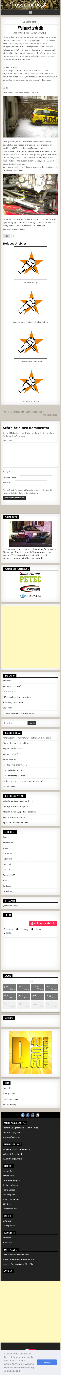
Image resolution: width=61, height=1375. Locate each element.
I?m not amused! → (51, 415)
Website (6, 482)
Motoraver (7, 1221)
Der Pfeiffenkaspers (11, 1180)
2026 (30, 981)
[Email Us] (37, 1115)
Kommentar (9, 440)
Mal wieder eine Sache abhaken (17, 743)
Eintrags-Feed (9, 1093)
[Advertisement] (30, 637)
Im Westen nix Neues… (30, 401)
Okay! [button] (47, 1362)
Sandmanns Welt (10, 1208)
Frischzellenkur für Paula (14, 770)
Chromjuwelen (9, 1225)
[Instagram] (32, 1115)
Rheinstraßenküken (11, 1137)
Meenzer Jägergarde (11, 1132)
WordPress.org (9, 1104)
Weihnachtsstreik (30, 28)
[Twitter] (23, 1115)
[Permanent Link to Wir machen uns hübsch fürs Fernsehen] (30, 302)
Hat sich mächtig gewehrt (14, 775)
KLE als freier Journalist (12, 1158)
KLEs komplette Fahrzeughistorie (17, 697)
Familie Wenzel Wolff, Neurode (16, 1254)
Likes (7, 933)
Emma (5, 848)
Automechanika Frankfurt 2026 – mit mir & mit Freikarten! (27, 737)
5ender (6, 837)
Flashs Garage (9, 1190)
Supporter (7, 707)
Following (22, 929)
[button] (21, 1371)
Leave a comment (39, 33)
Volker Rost (7, 1242)
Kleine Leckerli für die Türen (30, 361)
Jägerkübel (7, 858)
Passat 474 (7, 880)
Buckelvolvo (8, 842)
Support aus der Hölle (12, 748)
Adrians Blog (8, 1171)
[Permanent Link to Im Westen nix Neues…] (30, 381)
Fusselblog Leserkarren (13, 702)
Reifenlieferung (30, 282)
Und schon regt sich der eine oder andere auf (22, 781)
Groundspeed (9, 1194)
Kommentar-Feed (10, 1099)
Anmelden (7, 1088)
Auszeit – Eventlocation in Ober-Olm (18, 1264)
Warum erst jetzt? (10, 754)
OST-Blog (6, 1204)
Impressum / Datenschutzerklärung (18, 713)
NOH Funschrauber (11, 1199)
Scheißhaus (8, 891)
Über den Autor (9, 691)
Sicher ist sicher (10, 759)
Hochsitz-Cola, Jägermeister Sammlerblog (20, 1127)
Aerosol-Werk (8, 1175)
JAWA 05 (6, 869)
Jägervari (7, 864)
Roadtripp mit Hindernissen (15, 765)
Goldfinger (7, 853)
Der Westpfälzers (10, 1185)
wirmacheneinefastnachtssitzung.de (18, 1259)
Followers (37, 929)
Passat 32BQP (31, 22)
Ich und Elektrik (9, 786)
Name (6, 472)
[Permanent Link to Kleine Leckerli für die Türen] (30, 342)
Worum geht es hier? (12, 686)
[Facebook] (28, 1115)
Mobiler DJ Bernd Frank (12, 1154)
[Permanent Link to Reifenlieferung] (30, 262)
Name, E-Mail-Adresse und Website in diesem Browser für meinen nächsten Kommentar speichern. (28, 491)
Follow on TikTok (44, 923)
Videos (8, 929)
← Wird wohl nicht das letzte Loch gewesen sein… (22, 411)
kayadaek (7, 1237)
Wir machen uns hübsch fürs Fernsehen (30, 322)
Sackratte (7, 886)
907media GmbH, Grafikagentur (16, 1149)
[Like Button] (6, 236)
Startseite (7, 680)
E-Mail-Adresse (10, 477)
